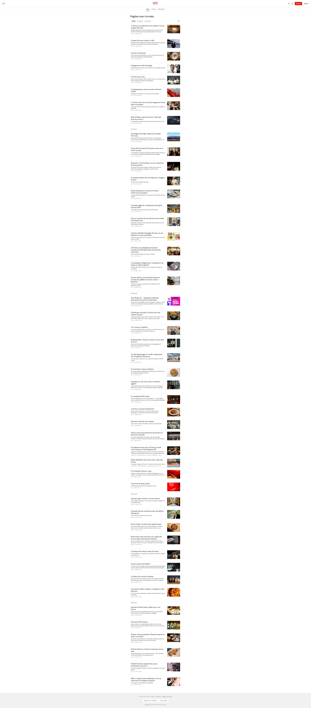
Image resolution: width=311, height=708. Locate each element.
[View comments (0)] (143, 36)
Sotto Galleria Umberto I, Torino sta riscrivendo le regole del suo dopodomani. (147, 501)
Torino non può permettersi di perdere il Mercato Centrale (147, 434)
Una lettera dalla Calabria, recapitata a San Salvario (147, 590)
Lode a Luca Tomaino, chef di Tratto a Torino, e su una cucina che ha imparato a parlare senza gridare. (148, 79)
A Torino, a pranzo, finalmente (142, 409)
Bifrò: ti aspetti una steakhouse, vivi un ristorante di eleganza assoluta (146, 679)
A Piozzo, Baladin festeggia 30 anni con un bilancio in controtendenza (147, 234)
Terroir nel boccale (138, 53)
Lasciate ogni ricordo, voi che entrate (145, 498)
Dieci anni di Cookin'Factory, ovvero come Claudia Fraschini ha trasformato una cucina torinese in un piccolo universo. (147, 579)
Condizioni (158, 696)
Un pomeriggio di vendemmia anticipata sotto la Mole (146, 206)
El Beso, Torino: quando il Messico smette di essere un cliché (147, 635)
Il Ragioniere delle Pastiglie (141, 66)
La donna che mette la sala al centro (145, 551)
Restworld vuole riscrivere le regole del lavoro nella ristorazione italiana (146, 538)
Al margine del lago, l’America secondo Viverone (146, 135)
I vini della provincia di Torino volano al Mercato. (144, 209)
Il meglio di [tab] (140, 21)
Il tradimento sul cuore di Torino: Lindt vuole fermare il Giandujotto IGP (146, 448)
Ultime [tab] (133, 21)
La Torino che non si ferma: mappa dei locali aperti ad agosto (148, 103)
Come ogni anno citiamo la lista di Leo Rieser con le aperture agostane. (148, 107)
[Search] (289, 3)
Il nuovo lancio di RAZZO (140, 564)
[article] (155, 30)
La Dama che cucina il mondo (142, 576)
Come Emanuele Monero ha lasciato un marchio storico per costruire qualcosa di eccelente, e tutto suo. (147, 330)
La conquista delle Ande (140, 396)
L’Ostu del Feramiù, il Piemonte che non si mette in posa (147, 149)
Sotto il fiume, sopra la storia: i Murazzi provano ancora (146, 118)
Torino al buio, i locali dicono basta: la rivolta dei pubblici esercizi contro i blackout (145, 280)
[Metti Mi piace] (132, 243)
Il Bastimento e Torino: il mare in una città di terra (147, 341)
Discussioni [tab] (147, 21)
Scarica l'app (163, 700)
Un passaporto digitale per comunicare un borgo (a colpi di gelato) (147, 264)
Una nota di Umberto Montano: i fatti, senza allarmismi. (146, 423)
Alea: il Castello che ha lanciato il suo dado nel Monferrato (147, 219)
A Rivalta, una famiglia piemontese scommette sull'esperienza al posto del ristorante (146, 250)
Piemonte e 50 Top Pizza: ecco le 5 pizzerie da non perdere (147, 164)
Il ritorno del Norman (139, 622)
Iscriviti (298, 3)
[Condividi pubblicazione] (292, 3)
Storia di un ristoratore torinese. (140, 182)
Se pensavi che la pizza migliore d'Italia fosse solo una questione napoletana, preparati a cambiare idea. (146, 168)
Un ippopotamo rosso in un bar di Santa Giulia (146, 90)
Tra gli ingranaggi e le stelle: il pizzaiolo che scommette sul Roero (146, 355)
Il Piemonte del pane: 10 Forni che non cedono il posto (145, 314)
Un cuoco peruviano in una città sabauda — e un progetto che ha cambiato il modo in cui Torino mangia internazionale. (148, 399)
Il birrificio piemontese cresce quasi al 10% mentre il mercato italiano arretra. (148, 238)
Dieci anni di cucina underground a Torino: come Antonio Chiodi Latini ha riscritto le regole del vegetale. (147, 612)
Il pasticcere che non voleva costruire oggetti (145, 383)
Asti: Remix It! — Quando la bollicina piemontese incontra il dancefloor (145, 299)
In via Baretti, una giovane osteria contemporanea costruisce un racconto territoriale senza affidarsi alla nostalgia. (148, 153)
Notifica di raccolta (167, 696)
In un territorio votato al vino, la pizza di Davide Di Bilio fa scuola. (147, 359)
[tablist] (141, 21)
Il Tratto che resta (138, 77)
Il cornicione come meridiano (142, 369)
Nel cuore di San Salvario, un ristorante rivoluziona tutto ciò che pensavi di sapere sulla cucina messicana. (147, 639)
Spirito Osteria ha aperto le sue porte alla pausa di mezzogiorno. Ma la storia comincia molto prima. (145, 411)
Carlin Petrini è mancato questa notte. (141, 515)
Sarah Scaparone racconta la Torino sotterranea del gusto (145, 192)
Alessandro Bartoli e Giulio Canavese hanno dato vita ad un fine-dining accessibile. (147, 223)
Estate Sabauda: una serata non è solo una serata (147, 461)
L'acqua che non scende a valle (142, 40)
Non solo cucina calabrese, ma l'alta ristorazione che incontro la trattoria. (148, 594)
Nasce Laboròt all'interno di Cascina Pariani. (143, 254)
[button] (147, 9)
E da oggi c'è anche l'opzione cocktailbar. (142, 683)
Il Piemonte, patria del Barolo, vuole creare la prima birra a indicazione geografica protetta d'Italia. (147, 56)
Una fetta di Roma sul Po (140, 484)
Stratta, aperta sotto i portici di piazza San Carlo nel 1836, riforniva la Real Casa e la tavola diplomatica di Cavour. (147, 30)
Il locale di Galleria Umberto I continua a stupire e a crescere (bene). (147, 668)
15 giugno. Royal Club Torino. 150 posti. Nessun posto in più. (148, 464)
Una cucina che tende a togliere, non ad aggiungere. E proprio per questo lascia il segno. (146, 344)
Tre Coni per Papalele (139, 327)
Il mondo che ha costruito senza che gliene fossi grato (147, 512)
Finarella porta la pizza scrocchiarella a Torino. (144, 486)
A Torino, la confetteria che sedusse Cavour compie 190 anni (147, 27)
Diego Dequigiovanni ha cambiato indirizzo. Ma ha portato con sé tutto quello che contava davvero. (147, 654)
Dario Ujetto (138, 33)
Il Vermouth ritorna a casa (141, 471)
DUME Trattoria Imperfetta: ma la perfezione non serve (144, 665)
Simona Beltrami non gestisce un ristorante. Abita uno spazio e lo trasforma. (148, 554)
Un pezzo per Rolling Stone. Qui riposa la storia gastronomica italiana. (148, 195)
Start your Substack (151, 700)
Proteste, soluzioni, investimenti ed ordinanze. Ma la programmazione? (145, 284)
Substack (147, 704)
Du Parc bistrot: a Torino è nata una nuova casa (147, 650)
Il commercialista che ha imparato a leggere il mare (148, 179)
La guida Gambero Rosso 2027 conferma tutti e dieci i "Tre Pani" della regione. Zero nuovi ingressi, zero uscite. (147, 317)
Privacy (152, 696)
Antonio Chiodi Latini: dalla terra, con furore (145, 608)
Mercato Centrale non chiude (142, 421)
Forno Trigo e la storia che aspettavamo (146, 524)
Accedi (306, 3)
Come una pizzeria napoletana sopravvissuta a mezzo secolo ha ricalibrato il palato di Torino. (148, 372)
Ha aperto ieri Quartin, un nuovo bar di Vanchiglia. (145, 93)
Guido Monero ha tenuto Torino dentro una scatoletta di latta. (148, 68)
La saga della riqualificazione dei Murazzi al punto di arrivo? (147, 121)
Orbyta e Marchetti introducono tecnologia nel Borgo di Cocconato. (146, 268)
